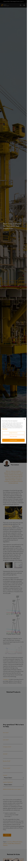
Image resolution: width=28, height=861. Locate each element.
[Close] (24, 419)
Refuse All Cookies (13, 436)
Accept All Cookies (13, 440)
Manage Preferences (13, 432)
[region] (13, 430)
